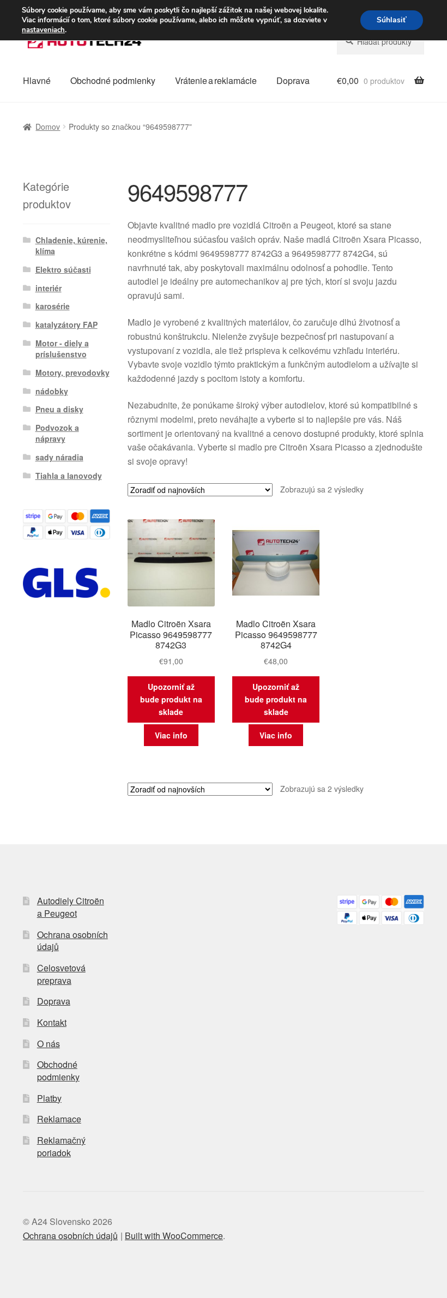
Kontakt (52, 1022)
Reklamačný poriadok (61, 1146)
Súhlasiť (392, 20)
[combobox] (380, 41)
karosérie (52, 306)
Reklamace (59, 1119)
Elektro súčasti (63, 269)
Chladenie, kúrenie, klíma (71, 245)
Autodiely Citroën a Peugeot (70, 907)
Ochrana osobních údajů (72, 940)
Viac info (171, 735)
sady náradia (59, 457)
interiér (48, 288)
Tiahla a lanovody (68, 475)
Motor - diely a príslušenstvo (62, 348)
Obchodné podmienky (112, 80)
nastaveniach (43, 30)
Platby (49, 1098)
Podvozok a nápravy (57, 433)
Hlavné (37, 80)
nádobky (51, 391)
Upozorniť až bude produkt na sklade (171, 699)
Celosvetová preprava (61, 974)
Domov (47, 126)
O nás (48, 1043)
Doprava (293, 80)
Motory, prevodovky (72, 372)
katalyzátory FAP (66, 324)
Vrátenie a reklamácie (216, 80)
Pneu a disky (59, 409)
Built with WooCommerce (174, 1235)
